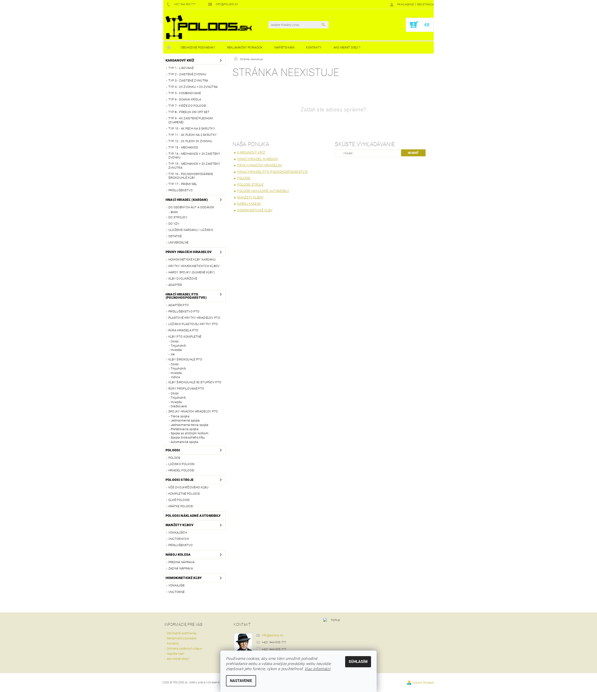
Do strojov (177, 217)
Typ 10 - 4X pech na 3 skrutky (191, 128)
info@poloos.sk (272, 635)
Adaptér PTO (178, 305)
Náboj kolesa (178, 554)
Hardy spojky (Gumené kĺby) (191, 272)
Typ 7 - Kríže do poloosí (187, 105)
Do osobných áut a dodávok (191, 207)
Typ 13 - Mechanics (183, 147)
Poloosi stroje (180, 480)
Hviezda (176, 350)
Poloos (174, 457)
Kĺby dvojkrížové (182, 278)
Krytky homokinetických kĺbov (194, 266)
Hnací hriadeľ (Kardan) (187, 200)
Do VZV (173, 223)
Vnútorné (176, 592)
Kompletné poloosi (184, 493)
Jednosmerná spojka (185, 420)
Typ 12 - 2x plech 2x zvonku (190, 141)
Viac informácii (317, 669)
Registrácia (425, 4)
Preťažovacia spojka (184, 429)
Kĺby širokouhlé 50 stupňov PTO (195, 382)
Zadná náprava (180, 568)
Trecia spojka (180, 416)
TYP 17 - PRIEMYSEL (182, 184)
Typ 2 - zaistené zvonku (187, 74)
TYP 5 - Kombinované (184, 93)
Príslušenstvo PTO (183, 311)
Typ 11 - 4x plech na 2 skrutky (192, 135)
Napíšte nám (284, 47)
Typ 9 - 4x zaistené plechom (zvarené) (190, 120)
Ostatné (175, 236)
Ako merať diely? (346, 47)
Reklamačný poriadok (245, 47)
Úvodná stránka (169, 47)
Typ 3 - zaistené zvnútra (188, 80)
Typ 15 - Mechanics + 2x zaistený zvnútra (194, 165)
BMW (174, 212)
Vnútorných (178, 539)
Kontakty (314, 47)
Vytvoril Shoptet (423, 682)
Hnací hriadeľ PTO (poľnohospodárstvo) (186, 295)
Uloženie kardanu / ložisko (190, 230)
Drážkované (179, 406)
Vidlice (175, 377)
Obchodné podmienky (198, 47)
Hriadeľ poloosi (181, 470)
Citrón (175, 341)
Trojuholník (178, 345)
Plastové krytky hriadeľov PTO (194, 317)
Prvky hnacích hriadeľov (189, 252)
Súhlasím (358, 661)
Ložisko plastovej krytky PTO (193, 324)
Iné (173, 354)
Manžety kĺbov (179, 525)
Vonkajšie (176, 585)
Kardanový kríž (180, 60)
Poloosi (173, 450)
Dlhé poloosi (179, 500)
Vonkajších (177, 532)
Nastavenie (241, 680)
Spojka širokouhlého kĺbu (188, 437)
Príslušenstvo (180, 190)
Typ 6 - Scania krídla (184, 99)
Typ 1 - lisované (181, 68)
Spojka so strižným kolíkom (189, 433)
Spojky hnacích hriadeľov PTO (193, 411)
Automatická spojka (184, 442)
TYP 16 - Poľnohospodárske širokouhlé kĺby (190, 175)
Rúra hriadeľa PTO (183, 330)
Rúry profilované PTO (186, 388)
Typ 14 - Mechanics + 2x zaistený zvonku (194, 155)
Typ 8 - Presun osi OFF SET (188, 112)
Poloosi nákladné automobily (193, 515)
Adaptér (175, 285)
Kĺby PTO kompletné (184, 336)
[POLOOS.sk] (209, 27)
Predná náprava (181, 562)
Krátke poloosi (180, 506)
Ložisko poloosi (181, 464)
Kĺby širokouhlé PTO (185, 359)
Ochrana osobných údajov (184, 648)
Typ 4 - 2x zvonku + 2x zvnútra (193, 87)
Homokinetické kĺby (184, 578)
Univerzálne (178, 242)
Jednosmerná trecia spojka (189, 425)
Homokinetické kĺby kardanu (192, 259)
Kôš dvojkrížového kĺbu (188, 487)
